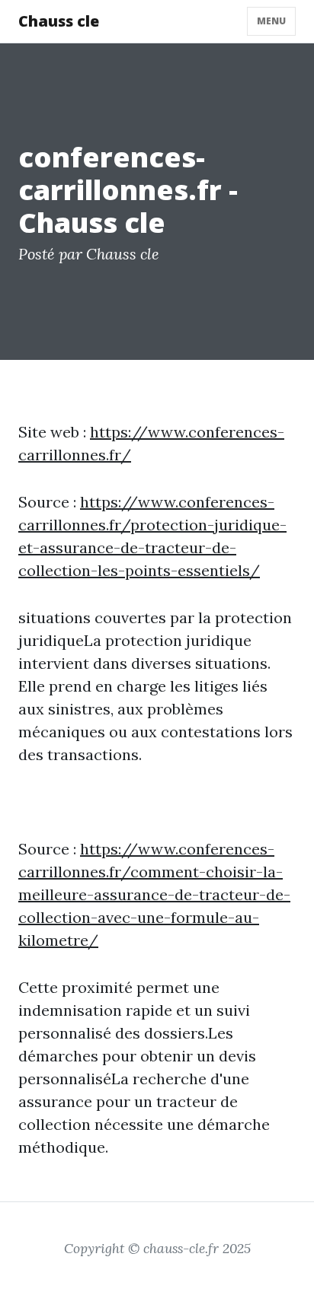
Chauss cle (58, 21)
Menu (271, 20)
